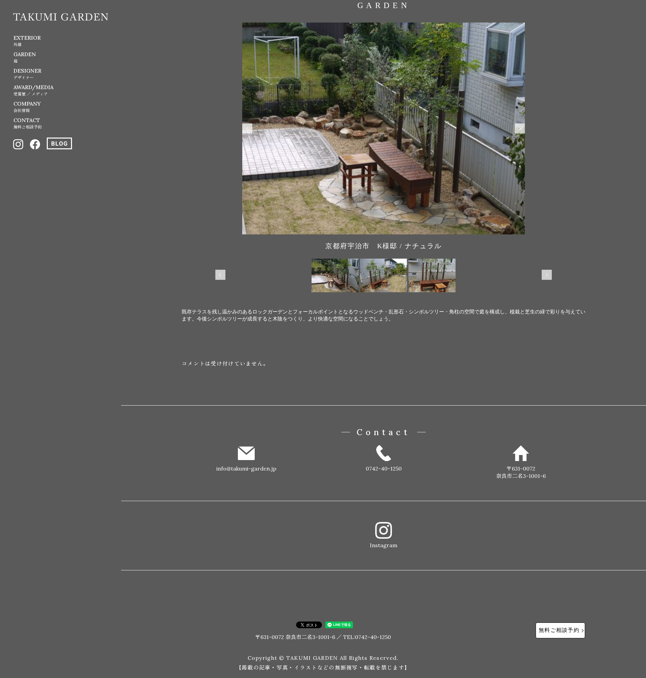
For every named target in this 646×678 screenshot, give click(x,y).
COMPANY (27, 106)
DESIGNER (27, 73)
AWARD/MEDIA (33, 90)
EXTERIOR (27, 40)
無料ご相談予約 (559, 630)
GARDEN (24, 57)
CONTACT (27, 123)
